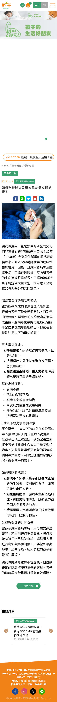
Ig (24, 691)
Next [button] (51, 631)
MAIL (15, 680)
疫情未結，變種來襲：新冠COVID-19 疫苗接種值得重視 (28, 631)
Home (5, 165)
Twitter (32, 691)
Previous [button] (6, 631)
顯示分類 (11, 173)
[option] (28, 80)
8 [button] (46, 139)
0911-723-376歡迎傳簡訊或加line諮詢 (31, 670)
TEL (9, 670)
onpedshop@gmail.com (32, 680)
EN (44, 5)
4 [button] (26, 139)
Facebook (15, 691)
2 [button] (16, 139)
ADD (5, 673)
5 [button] (31, 139)
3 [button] (21, 139)
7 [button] (41, 139)
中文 (37, 5)
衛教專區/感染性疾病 (25, 181)
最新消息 (16, 165)
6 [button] (36, 139)
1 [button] (11, 139)
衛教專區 (29, 165)
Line (41, 691)
